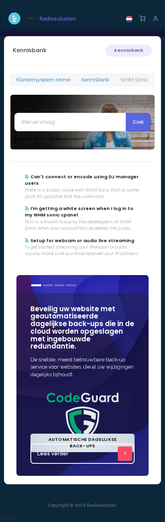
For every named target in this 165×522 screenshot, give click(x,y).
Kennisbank (128, 50)
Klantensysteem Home (43, 80)
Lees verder (52, 454)
